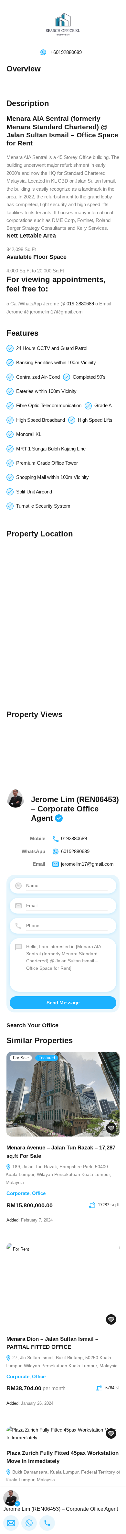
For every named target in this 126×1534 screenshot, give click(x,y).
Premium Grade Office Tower (47, 463)
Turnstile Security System (43, 506)
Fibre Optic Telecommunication (48, 405)
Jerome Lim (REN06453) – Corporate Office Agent (75, 808)
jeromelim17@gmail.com (87, 864)
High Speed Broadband (40, 420)
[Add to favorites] (111, 1128)
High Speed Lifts (95, 420)
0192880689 (74, 838)
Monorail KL (28, 434)
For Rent (21, 1249)
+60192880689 (66, 52)
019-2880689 (80, 303)
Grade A (103, 405)
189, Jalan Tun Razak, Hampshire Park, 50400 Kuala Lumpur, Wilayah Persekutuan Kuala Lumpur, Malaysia (58, 1174)
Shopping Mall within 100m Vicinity (52, 477)
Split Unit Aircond (34, 491)
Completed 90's (89, 377)
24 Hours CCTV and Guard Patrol (51, 348)
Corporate (17, 1193)
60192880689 (75, 851)
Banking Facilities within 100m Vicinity (56, 362)
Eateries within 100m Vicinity (46, 391)
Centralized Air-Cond (38, 377)
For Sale (21, 1058)
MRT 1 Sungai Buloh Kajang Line (51, 448)
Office (39, 1193)
